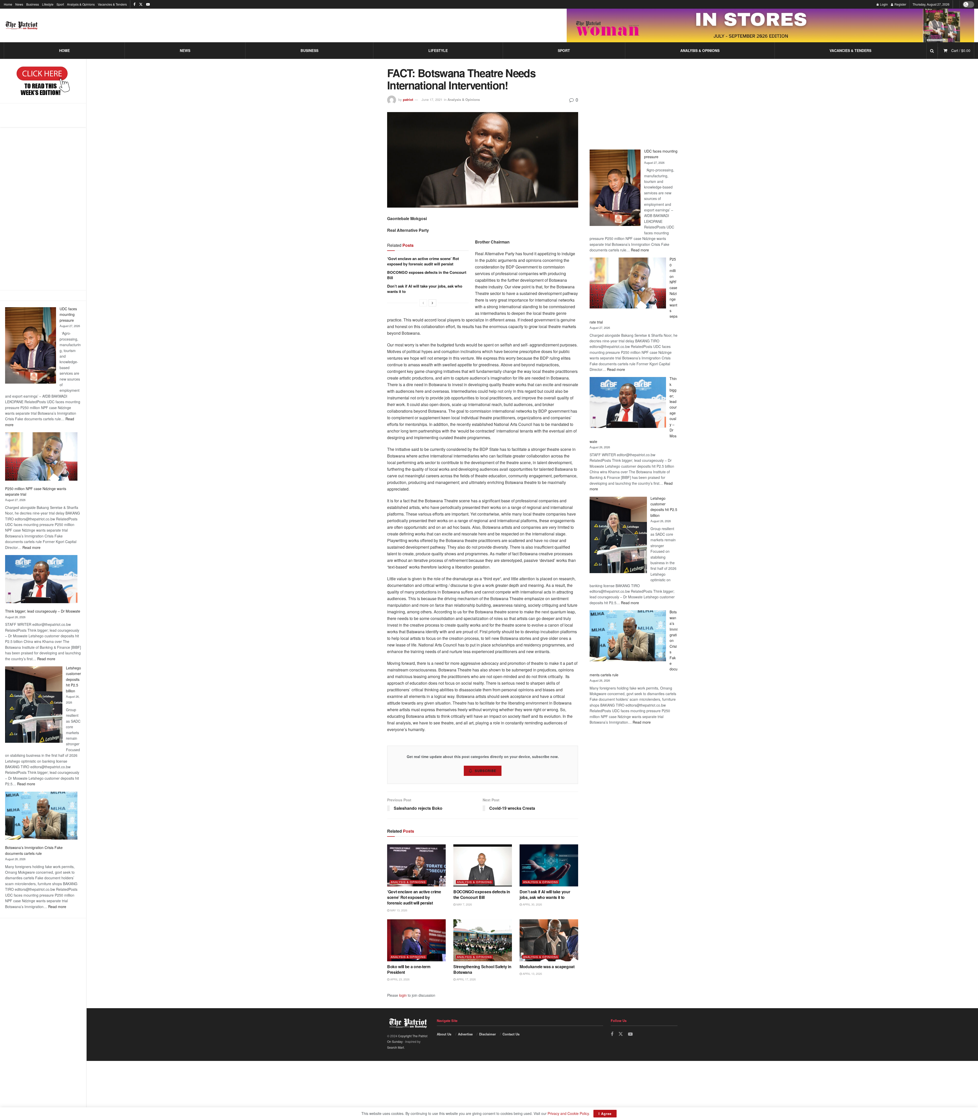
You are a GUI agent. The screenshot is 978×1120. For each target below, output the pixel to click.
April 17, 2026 (466, 979)
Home (8, 4)
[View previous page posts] (423, 302)
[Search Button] (932, 50)
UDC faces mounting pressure (68, 314)
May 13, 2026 (398, 910)
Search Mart (395, 1047)
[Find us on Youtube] (148, 4)
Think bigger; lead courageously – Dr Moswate (42, 611)
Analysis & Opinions (81, 4)
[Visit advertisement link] (770, 25)
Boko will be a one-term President (408, 969)
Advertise (465, 1034)
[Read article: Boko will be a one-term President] (416, 940)
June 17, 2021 (432, 99)
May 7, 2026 (464, 904)
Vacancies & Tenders (112, 4)
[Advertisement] (43, 208)
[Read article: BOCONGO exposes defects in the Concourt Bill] (482, 865)
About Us (444, 1034)
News (19, 4)
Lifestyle (47, 4)
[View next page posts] (432, 302)
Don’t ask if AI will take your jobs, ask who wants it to (424, 288)
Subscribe (485, 770)
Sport (60, 4)
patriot (408, 99)
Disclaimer (487, 1034)
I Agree (605, 1113)
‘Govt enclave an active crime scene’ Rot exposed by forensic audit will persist (423, 261)
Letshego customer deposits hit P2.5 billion (73, 679)
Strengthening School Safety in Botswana (482, 969)
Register (900, 4)
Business (32, 4)
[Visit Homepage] (21, 25)
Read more (31, 547)
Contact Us (511, 1034)
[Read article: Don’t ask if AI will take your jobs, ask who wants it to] (549, 865)
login (403, 995)
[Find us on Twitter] (141, 4)
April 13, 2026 (532, 973)
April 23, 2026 (399, 979)
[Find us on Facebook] (134, 4)
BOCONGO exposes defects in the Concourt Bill (426, 274)
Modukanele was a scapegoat (547, 966)
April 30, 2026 (532, 904)
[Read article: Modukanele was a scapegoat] (549, 940)
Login (883, 4)
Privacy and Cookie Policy (568, 1113)
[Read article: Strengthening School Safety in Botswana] (482, 940)
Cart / (960, 50)
